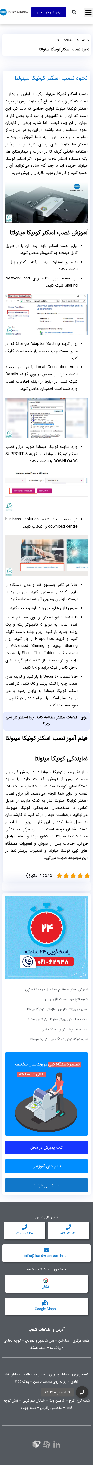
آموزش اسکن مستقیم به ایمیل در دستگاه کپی (56, 989)
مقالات (67, 40)
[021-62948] (24, 1227)
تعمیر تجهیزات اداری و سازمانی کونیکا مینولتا (57, 1009)
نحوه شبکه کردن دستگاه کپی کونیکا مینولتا (59, 1039)
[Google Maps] (45, 1303)
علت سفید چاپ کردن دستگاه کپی (65, 1029)
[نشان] (45, 1280)
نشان (45, 1286)
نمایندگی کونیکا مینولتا (27, 808)
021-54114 (68, 1233)
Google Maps (45, 1309)
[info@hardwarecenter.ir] (46, 1249)
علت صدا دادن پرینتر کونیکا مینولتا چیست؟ (58, 1019)
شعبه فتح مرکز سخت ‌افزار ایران (66, 999)
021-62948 (24, 1233)
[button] (88, 12)
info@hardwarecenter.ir (46, 1256)
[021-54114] (68, 1227)
